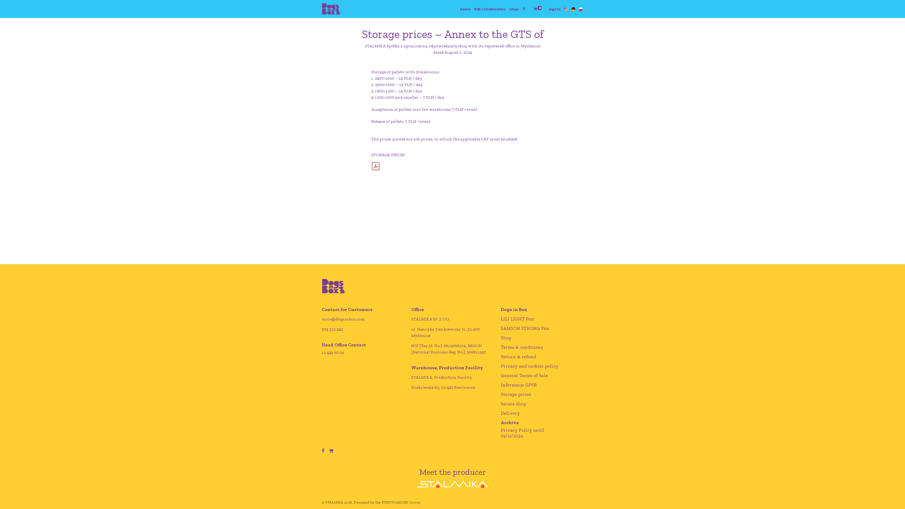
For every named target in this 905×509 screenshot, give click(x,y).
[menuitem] (465, 9)
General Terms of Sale (524, 375)
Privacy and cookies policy (529, 366)
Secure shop (513, 403)
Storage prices (516, 394)
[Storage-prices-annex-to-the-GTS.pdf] (375, 166)
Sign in (554, 9)
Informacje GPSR (519, 385)
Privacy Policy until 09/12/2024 (522, 433)
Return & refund (518, 356)
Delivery (510, 413)
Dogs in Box (514, 309)
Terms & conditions (522, 347)
